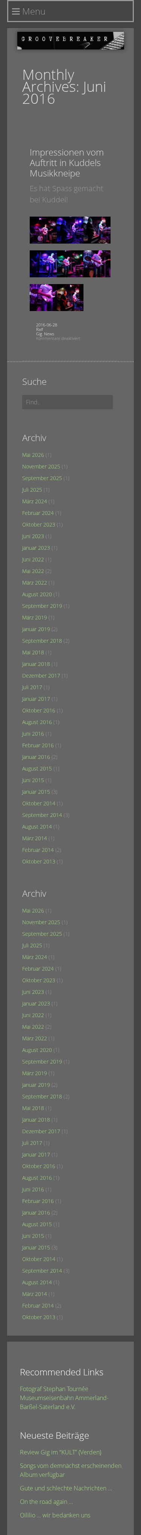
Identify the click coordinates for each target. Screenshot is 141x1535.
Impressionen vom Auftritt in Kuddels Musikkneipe (67, 162)
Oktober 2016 (38, 710)
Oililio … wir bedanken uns (55, 1515)
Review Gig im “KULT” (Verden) (60, 1452)
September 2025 (42, 478)
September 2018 (42, 640)
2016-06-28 (46, 325)
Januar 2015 (36, 791)
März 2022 (34, 582)
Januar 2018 (36, 663)
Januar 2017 (36, 698)
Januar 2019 (36, 629)
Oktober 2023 (38, 524)
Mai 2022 (33, 571)
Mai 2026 (33, 454)
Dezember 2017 (41, 675)
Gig (39, 334)
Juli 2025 (32, 489)
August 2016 (37, 722)
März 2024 (34, 501)
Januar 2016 (36, 756)
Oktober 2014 (38, 803)
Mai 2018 (33, 652)
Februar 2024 (38, 512)
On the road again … (46, 1502)
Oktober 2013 (38, 861)
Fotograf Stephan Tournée (54, 1389)
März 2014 (34, 838)
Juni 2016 (33, 733)
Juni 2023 (33, 536)
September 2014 (42, 814)
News (49, 334)
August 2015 (37, 768)
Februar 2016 (38, 745)
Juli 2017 (32, 687)
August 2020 (37, 594)
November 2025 (41, 466)
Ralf (39, 329)
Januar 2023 (36, 547)
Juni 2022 (33, 559)
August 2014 (37, 826)
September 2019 (42, 605)
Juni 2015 (33, 780)
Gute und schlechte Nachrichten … (66, 1488)
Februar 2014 (38, 849)
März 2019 (34, 617)
